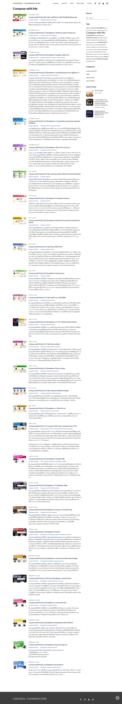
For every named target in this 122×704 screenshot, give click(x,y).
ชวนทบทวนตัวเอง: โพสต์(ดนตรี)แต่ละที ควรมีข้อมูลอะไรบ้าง (102, 112)
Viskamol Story (90, 77)
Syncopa (95, 54)
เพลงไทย (64, 461)
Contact (89, 3)
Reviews (95, 49)
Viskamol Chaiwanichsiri (30, 699)
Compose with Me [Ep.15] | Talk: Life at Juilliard (44, 344)
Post (87, 49)
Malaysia (96, 42)
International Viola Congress (96, 40)
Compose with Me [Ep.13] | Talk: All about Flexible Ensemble (49, 391)
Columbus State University (102, 30)
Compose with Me (33, 20)
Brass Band (43, 561)
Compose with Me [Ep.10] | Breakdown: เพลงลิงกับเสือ (47, 459)
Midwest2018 (103, 42)
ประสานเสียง (57, 461)
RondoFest (100, 49)
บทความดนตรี (90, 81)
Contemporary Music (53, 534)
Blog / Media (80, 3)
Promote (90, 49)
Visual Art (68, 534)
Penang (105, 47)
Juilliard (58, 346)
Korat (105, 40)
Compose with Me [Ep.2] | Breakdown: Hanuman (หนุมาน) (48, 645)
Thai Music (54, 20)
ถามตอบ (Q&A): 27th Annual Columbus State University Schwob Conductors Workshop (101, 102)
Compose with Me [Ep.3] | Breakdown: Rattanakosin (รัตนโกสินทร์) (51, 623)
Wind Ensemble (55, 488)
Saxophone (54, 35)
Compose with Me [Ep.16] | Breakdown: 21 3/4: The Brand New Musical (53, 322)
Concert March (55, 411)
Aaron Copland (90, 28)
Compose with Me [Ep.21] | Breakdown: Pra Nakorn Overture (49, 198)
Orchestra (53, 57)
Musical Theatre (93, 44)
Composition (90, 35)
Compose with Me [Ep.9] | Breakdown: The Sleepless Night (48, 485)
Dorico (52, 249)
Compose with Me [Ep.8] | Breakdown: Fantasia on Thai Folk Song (50, 510)
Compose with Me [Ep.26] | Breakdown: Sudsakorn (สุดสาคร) (49, 55)
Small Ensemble (97, 52)
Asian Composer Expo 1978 (48, 428)
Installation (62, 534)
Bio (96, 28)
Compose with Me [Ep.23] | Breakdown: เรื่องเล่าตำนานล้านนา (49, 147)
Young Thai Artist (90, 61)
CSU (103, 35)
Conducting (99, 35)
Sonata (57, 371)
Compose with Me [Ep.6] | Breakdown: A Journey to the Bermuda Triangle (53, 558)
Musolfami (88, 47)
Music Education (101, 44)
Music (72, 3)
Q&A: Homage (99, 90)
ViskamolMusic (101, 56)
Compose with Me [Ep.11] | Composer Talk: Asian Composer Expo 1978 (53, 426)
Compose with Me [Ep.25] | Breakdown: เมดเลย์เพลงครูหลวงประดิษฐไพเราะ (54, 73)
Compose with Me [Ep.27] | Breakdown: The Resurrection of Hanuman (52, 33)
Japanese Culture (55, 125)
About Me (64, 3)
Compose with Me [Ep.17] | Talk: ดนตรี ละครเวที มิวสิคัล (47, 297)
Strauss (91, 54)
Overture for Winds (100, 47)
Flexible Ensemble (56, 393)
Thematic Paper (90, 56)
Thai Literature (61, 57)
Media (88, 74)
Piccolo (53, 371)
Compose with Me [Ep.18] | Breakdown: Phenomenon (46, 273)
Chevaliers (94, 30)
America (42, 346)
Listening (88, 42)
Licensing (55, 3)
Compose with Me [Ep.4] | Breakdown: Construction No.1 (48, 603)
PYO (93, 49)
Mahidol (92, 42)
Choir (41, 461)
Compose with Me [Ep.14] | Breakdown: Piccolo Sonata (47, 368)
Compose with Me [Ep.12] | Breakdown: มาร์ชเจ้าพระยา (47, 408)
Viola (95, 56)
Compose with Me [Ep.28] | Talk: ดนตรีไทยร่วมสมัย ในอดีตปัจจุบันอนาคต (53, 17)
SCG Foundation (89, 51)
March (59, 667)
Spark (87, 54)
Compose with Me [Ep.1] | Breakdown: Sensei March (46, 665)
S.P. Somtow (69, 428)
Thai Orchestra (55, 75)
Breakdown (43, 534)
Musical (53, 300)
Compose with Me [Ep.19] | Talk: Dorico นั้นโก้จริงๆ (45, 247)
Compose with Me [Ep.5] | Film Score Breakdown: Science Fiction (50, 578)
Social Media (103, 51)
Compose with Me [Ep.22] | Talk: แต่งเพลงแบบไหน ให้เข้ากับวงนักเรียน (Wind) (54, 174)
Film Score (60, 581)
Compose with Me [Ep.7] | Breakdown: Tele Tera (44, 532)
